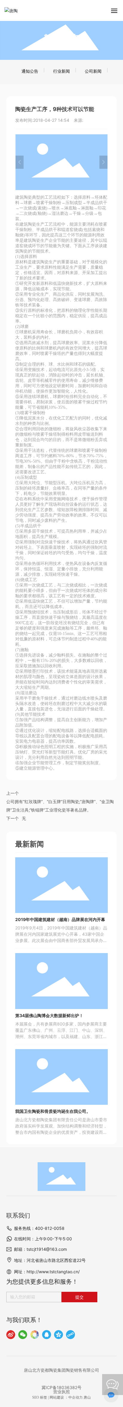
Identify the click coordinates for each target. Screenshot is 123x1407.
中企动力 (75, 1397)
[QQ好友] (46, 1334)
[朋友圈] (34, 1334)
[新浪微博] (10, 1334)
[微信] (22, 1334)
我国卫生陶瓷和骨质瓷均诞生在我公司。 (52, 1111)
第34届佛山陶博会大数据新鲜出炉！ (49, 1015)
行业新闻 (61, 71)
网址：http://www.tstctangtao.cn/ (47, 1271)
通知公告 (29, 71)
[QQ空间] (58, 1334)
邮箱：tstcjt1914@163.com (40, 1249)
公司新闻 (93, 71)
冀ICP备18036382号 (61, 1387)
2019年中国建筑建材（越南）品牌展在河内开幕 (60, 919)
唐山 (87, 1397)
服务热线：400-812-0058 (39, 1228)
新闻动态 (61, 38)
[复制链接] (70, 1334)
